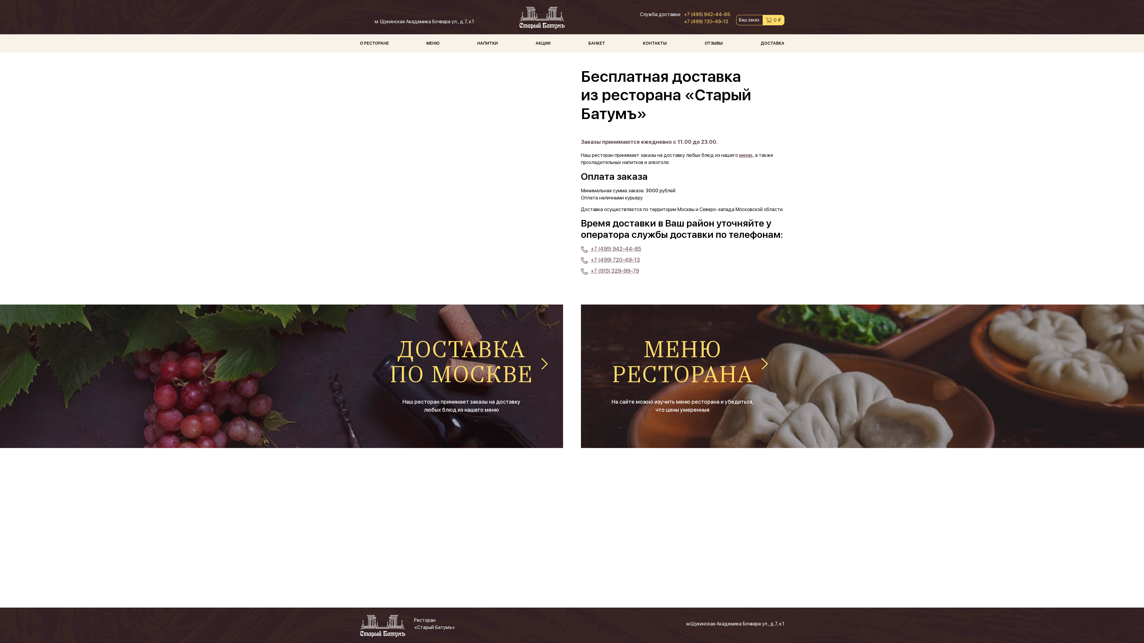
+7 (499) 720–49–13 (706, 21)
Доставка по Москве (461, 363)
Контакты (655, 43)
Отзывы (714, 43)
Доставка (772, 43)
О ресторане (374, 43)
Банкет (596, 43)
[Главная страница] (542, 18)
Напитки (487, 43)
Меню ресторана (682, 363)
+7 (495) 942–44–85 (707, 14)
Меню (432, 43)
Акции (543, 43)
